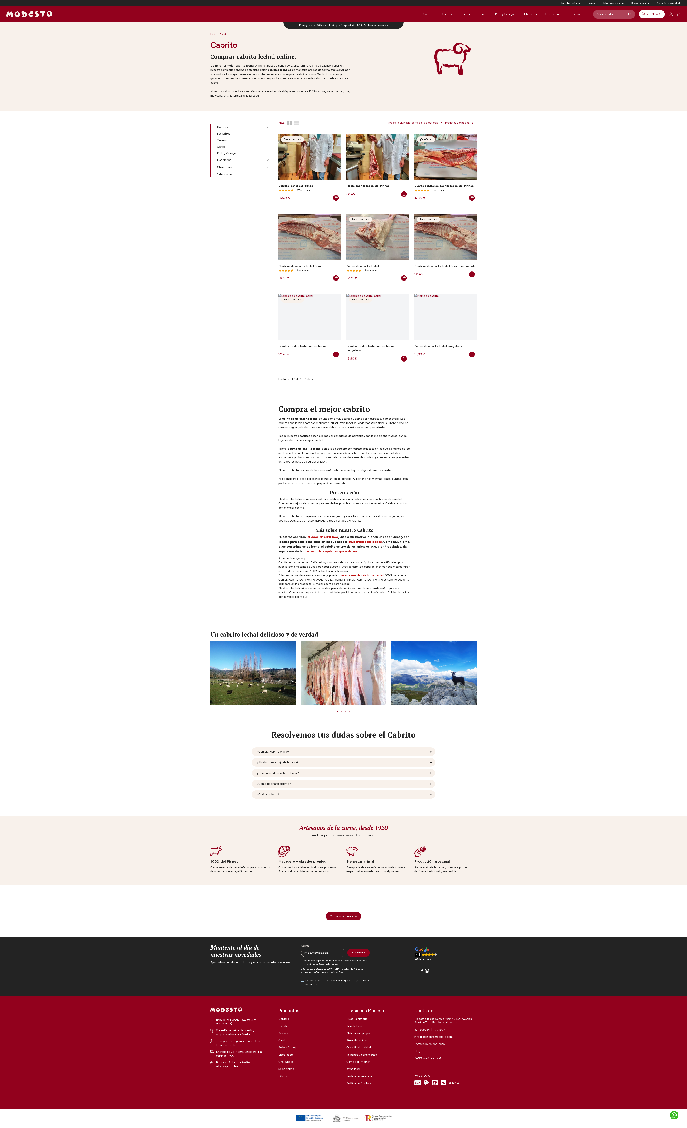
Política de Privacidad (359, 1076)
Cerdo (482, 14)
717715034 (653, 14)
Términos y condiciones (361, 1054)
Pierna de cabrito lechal (362, 266)
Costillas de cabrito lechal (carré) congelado (445, 266)
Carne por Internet (358, 1061)
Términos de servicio (325, 972)
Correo (305, 945)
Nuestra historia (570, 2)
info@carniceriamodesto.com (433, 1036)
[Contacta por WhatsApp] (674, 1115)
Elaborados (529, 14)
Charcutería (552, 14)
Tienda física (354, 1026)
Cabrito (447, 14)
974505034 (422, 1029)
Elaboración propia (613, 2)
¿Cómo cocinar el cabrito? (274, 783)
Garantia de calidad (358, 1047)
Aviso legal (353, 1069)
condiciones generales (342, 980)
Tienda (591, 2)
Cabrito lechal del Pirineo (295, 186)
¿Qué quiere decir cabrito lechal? (278, 773)
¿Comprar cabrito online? (273, 751)
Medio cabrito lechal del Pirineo (368, 186)
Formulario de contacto (429, 1044)
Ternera (465, 14)
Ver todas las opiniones (343, 916)
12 (472, 122)
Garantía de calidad (668, 2)
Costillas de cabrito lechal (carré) (301, 266)
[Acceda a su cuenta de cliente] (671, 14)
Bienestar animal (640, 2)
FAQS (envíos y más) (427, 1058)
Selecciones (576, 14)
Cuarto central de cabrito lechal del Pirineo (444, 186)
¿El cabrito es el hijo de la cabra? (277, 762)
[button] (426, 954)
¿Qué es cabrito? (268, 794)
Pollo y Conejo (504, 14)
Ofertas (283, 1076)
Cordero (428, 14)
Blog (417, 1051)
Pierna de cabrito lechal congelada (438, 346)
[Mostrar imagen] (253, 673)
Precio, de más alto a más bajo (420, 122)
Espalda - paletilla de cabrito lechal (302, 346)
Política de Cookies (358, 1083)
